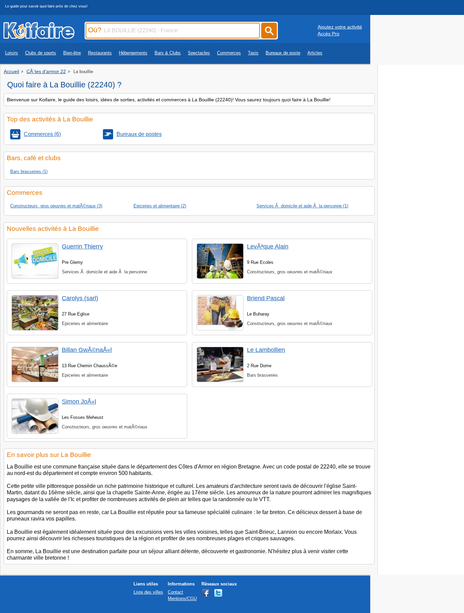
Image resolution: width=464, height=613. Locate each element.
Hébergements (133, 52)
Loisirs (11, 52)
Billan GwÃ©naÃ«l (87, 349)
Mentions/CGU (182, 598)
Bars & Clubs (168, 52)
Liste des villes (148, 592)
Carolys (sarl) (80, 298)
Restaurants (100, 52)
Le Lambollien (266, 349)
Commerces (229, 52)
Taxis (253, 52)
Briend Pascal (266, 298)
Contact (175, 592)
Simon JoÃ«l (79, 401)
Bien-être (72, 52)
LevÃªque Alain (267, 246)
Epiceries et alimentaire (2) (159, 205)
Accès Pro (328, 33)
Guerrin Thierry (82, 246)
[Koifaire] (38, 36)
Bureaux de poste (283, 52)
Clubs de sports (40, 52)
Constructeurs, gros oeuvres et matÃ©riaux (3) (56, 205)
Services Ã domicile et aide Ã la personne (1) (302, 205)
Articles (314, 52)
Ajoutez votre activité (340, 27)
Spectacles (199, 52)
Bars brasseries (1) (29, 171)
